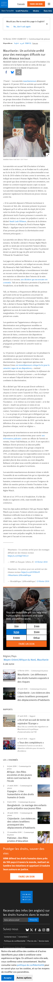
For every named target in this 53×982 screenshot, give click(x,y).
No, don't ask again (22, 26)
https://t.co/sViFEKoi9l (30, 572)
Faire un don (36, 3)
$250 (16, 632)
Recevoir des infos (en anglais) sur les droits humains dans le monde (26, 912)
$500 (36, 632)
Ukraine (36, 10)
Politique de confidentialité (14, 941)
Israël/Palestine (22, 10)
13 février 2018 (43, 581)
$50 (16, 626)
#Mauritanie (13, 575)
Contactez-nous (10, 936)
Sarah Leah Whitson (18, 221)
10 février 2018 (41, 562)
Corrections (23, 936)
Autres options (24, 977)
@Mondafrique (25, 575)
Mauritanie (42, 659)
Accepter (8, 977)
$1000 (16, 638)
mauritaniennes (29, 81)
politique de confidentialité (30, 964)
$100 (36, 626)
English (16, 43)
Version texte (44, 941)
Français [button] (21, 3)
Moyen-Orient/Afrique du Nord (20, 659)
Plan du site (32, 941)
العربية (22, 43)
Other (36, 638)
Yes (7, 26)
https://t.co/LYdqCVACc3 (18, 555)
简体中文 (28, 43)
